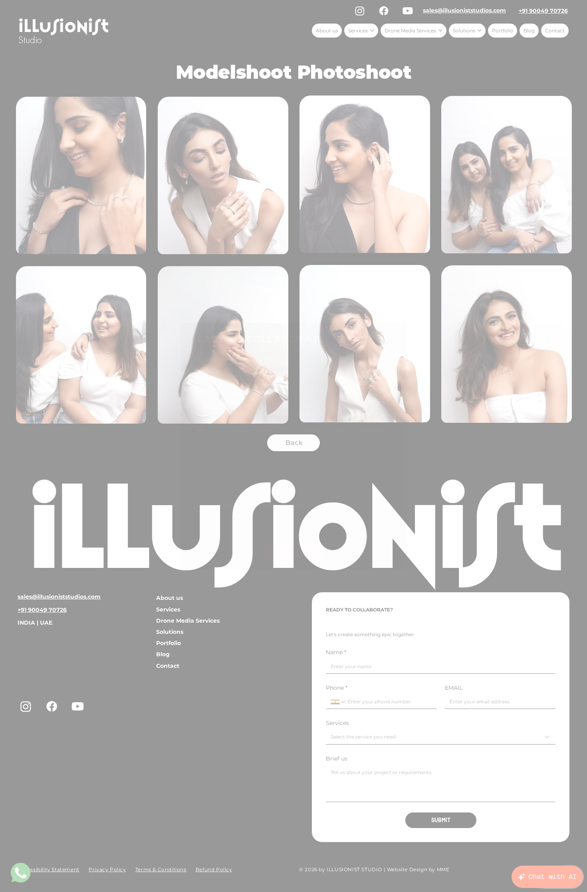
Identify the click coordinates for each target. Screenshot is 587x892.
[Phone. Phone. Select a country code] (202, 430)
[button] (393, 333)
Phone (201, 414)
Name (200, 376)
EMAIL (307, 414)
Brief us (201, 489)
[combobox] (293, 467)
